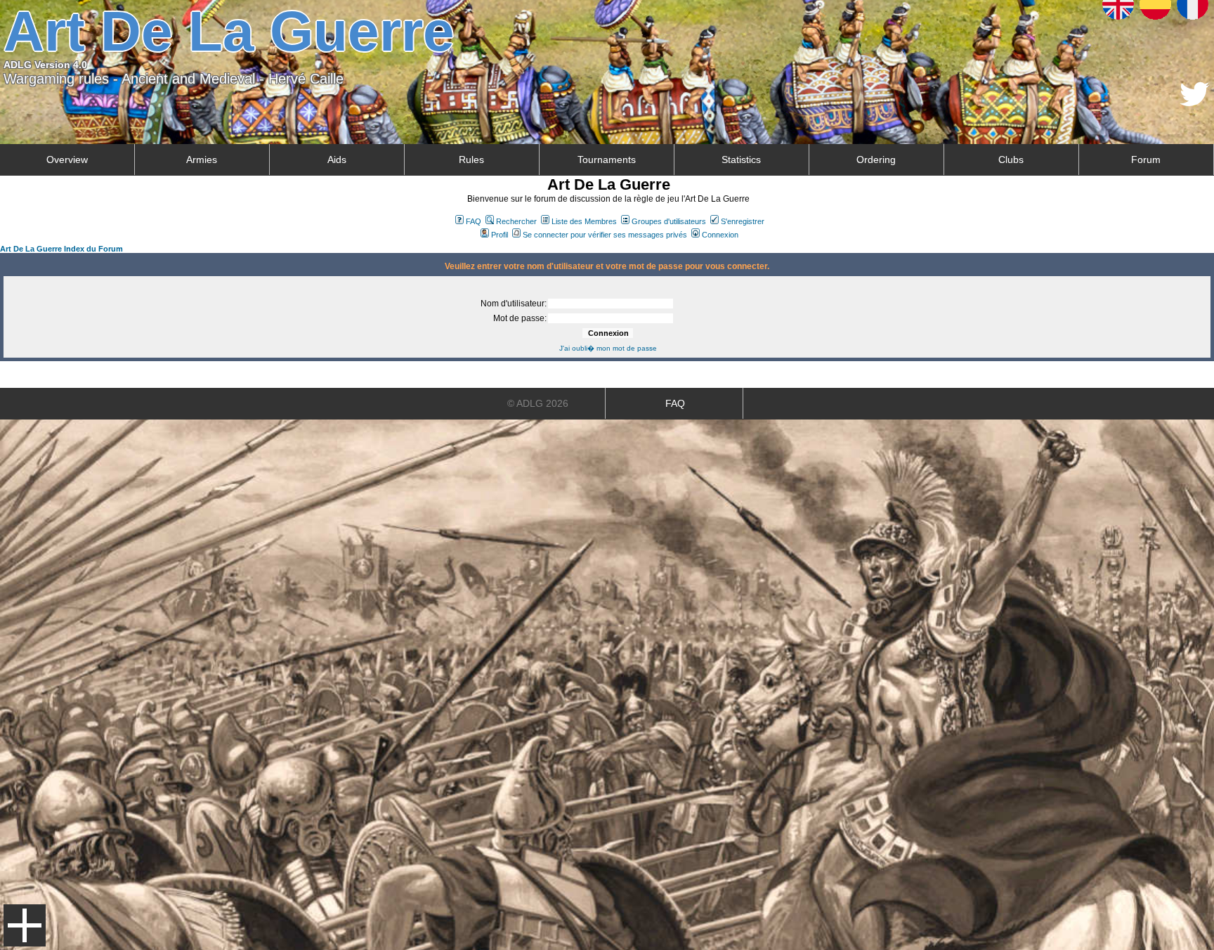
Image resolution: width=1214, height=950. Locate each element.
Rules (471, 159)
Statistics (741, 159)
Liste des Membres (584, 221)
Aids (336, 159)
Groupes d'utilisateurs (669, 221)
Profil (499, 234)
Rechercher (516, 221)
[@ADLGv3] (1194, 102)
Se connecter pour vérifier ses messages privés (605, 234)
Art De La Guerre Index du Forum (61, 249)
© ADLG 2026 (537, 403)
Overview (67, 159)
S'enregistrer (742, 221)
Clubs (1011, 159)
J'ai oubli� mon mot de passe (608, 348)
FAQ (473, 221)
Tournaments (606, 159)
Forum (1146, 159)
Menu (25, 925)
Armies (201, 159)
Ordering (876, 159)
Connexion (720, 234)
